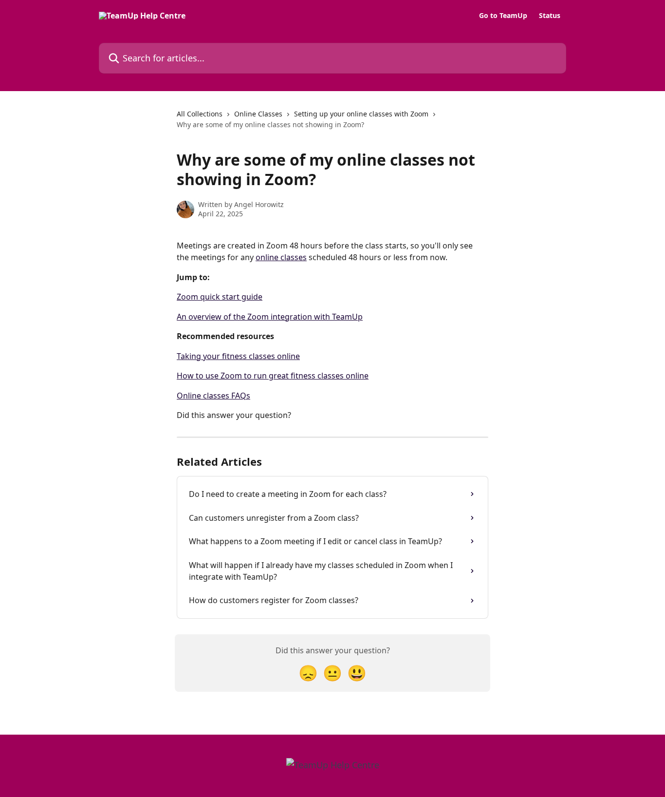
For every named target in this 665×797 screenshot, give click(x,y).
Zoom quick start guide (219, 296)
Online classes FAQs (213, 395)
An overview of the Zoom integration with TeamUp (270, 316)
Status (549, 15)
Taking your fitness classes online (238, 356)
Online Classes (258, 113)
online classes (281, 257)
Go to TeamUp (503, 15)
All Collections (199, 113)
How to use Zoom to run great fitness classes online (273, 375)
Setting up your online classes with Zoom (361, 113)
